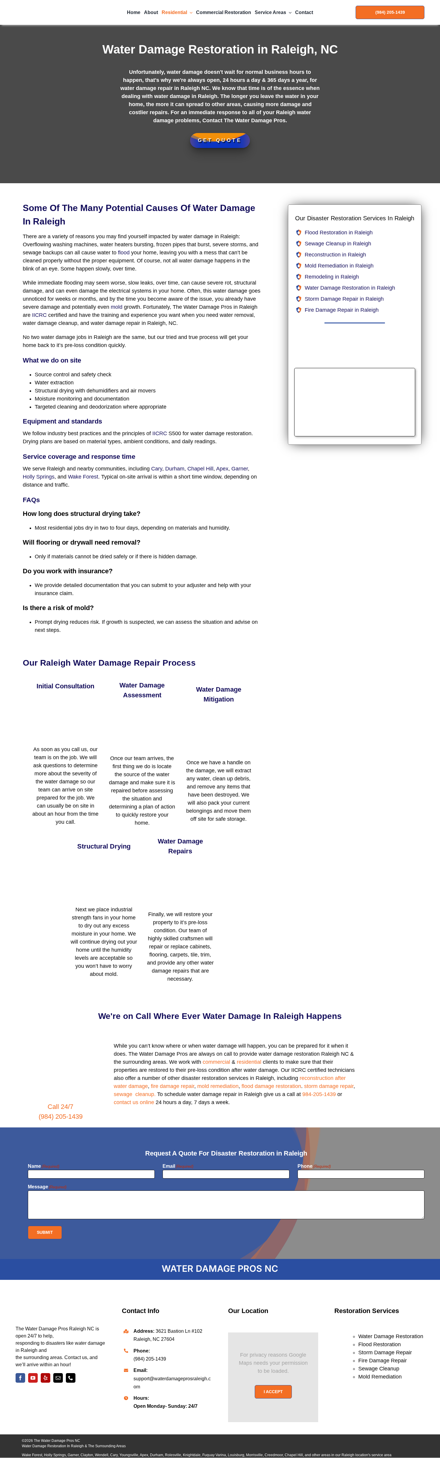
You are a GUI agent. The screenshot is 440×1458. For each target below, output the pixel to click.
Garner (239, 469)
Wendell (101, 1455)
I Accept (273, 1391)
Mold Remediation (380, 1377)
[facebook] (20, 1378)
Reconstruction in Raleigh (335, 255)
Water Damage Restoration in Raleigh (350, 288)
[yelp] (45, 1378)
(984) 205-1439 (61, 1116)
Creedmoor (274, 1455)
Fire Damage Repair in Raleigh (342, 310)
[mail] (58, 1378)
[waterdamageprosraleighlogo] (60, 1294)
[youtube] (33, 1378)
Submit (45, 1232)
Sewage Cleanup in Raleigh (338, 244)
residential (249, 1062)
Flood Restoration (379, 1344)
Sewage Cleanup (378, 1369)
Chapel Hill (200, 469)
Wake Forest (83, 477)
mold (116, 307)
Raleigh (348, 1455)
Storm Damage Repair (385, 1352)
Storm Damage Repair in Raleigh (344, 299)
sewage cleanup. (135, 1094)
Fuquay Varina (214, 1455)
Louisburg (236, 1455)
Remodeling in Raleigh (332, 277)
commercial (216, 1062)
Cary (156, 469)
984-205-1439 (319, 1094)
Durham (174, 469)
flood (124, 253)
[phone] (70, 1378)
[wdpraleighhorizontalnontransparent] (50, 4)
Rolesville (173, 1455)
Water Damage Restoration (390, 1336)
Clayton (87, 1455)
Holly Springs (38, 477)
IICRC (39, 315)
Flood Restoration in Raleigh (339, 233)
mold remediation (218, 1086)
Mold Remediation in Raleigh (339, 266)
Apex (222, 469)
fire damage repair (172, 1086)
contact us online (134, 1102)
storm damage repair (328, 1086)
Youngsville (128, 1455)
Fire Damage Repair (382, 1361)
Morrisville (254, 1455)
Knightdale (192, 1455)
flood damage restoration (271, 1086)
